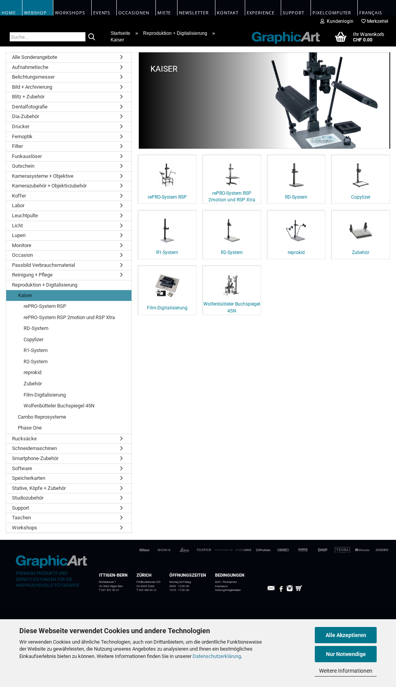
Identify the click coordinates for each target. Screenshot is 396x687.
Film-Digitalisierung (45, 395)
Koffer (19, 196)
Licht (17, 225)
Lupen (19, 235)
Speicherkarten (28, 478)
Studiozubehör (27, 498)
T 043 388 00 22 (147, 590)
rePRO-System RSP (45, 306)
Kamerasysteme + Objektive (42, 176)
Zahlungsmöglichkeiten (228, 590)
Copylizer (33, 339)
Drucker (20, 126)
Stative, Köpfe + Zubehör (39, 488)
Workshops (24, 528)
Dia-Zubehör (25, 116)
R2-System (36, 361)
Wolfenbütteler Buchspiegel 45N (59, 406)
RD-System (36, 328)
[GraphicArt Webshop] (281, 36)
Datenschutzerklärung (217, 656)
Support (20, 508)
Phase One (30, 428)
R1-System (36, 350)
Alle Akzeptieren (346, 635)
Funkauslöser (27, 156)
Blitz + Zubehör (28, 97)
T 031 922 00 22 (109, 590)
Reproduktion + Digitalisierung (44, 285)
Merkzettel (377, 21)
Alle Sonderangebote (34, 57)
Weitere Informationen (345, 671)
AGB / (219, 582)
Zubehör (33, 383)
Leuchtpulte (25, 215)
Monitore (21, 245)
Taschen (21, 517)
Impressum (221, 586)
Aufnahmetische (30, 67)
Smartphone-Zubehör (35, 458)
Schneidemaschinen (34, 448)
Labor (18, 205)
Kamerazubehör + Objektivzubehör (49, 186)
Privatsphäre (230, 582)
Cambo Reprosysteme (42, 417)
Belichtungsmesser (33, 77)
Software (22, 468)
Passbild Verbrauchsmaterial (43, 265)
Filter (17, 146)
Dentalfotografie (30, 107)
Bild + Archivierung (32, 87)
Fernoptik (22, 136)
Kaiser (25, 295)
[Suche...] (91, 37)
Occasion (22, 255)
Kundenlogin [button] (338, 21)
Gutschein (23, 166)
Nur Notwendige (346, 654)
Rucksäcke (24, 438)
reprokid (32, 372)
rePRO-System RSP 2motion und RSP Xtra (69, 317)
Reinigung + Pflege (32, 275)
